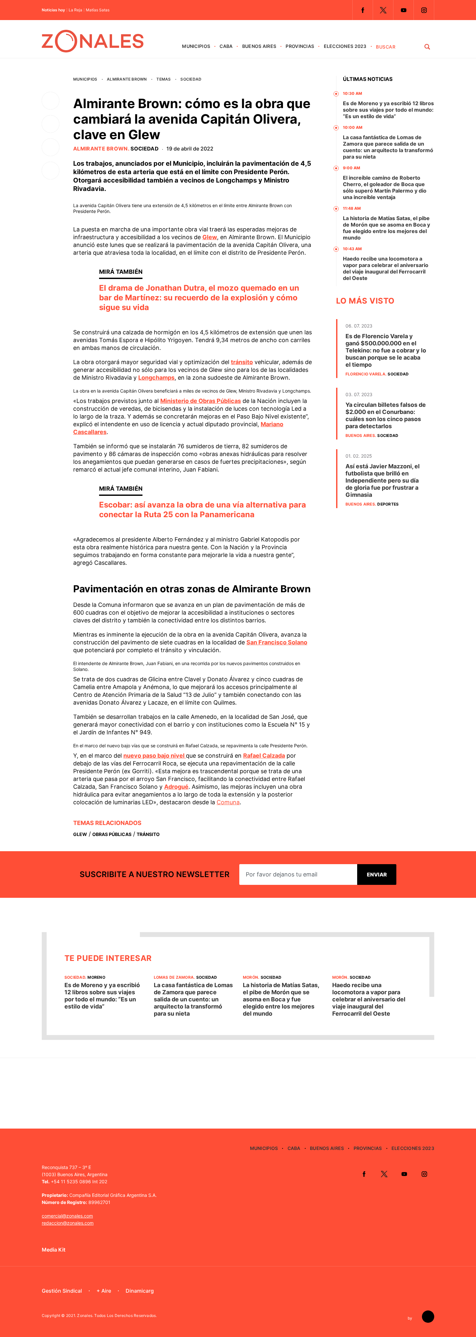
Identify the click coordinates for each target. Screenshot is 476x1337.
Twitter (383, 10)
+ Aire (103, 1290)
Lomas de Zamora (174, 977)
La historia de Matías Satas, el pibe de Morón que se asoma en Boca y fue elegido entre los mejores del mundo (386, 228)
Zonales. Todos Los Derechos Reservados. (117, 1315)
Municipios (196, 46)
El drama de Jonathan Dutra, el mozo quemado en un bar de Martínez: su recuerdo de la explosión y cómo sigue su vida (199, 297)
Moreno (96, 977)
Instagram (424, 10)
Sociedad (190, 79)
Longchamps (156, 377)
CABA (226, 46)
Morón (250, 977)
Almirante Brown (127, 79)
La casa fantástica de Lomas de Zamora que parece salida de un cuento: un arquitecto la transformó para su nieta (388, 147)
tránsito (242, 362)
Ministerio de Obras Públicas (200, 400)
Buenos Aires (259, 46)
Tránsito (148, 834)
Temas (163, 79)
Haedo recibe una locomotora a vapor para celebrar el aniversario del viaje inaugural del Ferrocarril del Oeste (385, 268)
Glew (209, 237)
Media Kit (53, 1249)
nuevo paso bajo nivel (154, 755)
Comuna (228, 802)
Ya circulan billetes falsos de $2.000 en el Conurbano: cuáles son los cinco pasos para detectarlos (386, 415)
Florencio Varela (365, 374)
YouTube (403, 10)
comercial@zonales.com (67, 1216)
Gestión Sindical (62, 1290)
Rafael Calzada (264, 755)
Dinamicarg (140, 1290)
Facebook (363, 10)
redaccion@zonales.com (68, 1223)
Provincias (300, 46)
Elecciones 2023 (345, 46)
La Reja (75, 10)
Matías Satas (97, 10)
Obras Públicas (111, 834)
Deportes (388, 504)
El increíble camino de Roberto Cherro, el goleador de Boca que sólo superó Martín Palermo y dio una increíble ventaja (384, 187)
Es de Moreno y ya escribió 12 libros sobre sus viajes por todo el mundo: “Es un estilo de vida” (388, 109)
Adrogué (176, 786)
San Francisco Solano (276, 642)
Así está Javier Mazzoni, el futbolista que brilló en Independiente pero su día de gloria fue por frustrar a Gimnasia (383, 480)
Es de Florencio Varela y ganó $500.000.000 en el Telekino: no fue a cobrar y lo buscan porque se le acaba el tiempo (386, 350)
